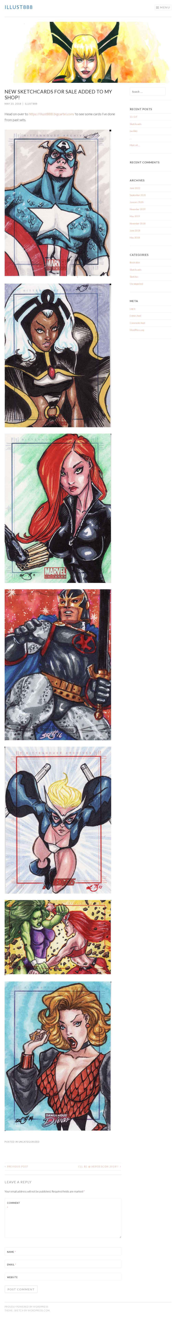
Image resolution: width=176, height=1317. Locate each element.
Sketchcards (136, 124)
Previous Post (16, 1166)
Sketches (134, 276)
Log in (132, 308)
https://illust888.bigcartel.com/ (52, 114)
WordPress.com (39, 1310)
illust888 (31, 103)
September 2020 (138, 195)
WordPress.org (137, 330)
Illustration (135, 262)
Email (11, 1264)
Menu (165, 7)
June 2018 (135, 230)
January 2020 (137, 202)
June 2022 (135, 188)
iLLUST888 (19, 7)
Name (11, 1252)
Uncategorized (29, 1141)
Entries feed (135, 315)
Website (12, 1277)
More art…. (135, 145)
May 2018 (135, 237)
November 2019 (137, 209)
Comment (13, 1205)
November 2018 (137, 223)
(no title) (133, 131)
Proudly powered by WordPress (26, 1306)
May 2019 (135, 216)
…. (131, 138)
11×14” (134, 116)
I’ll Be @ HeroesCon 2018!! (99, 1166)
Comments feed (137, 323)
